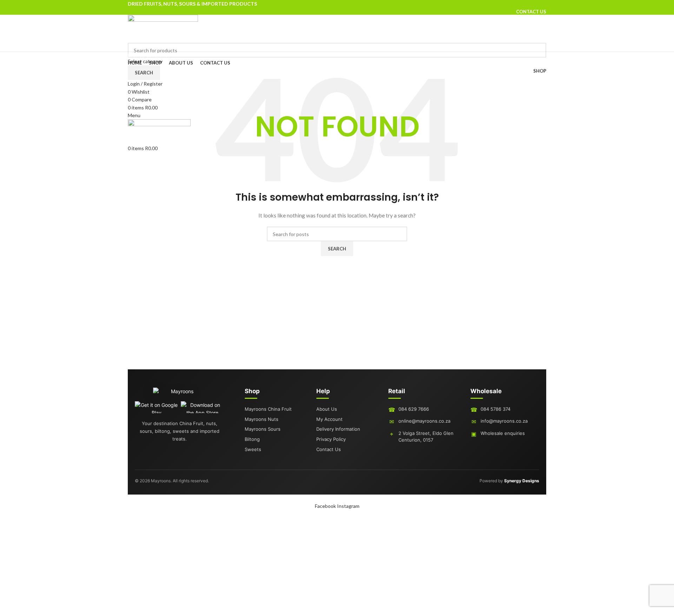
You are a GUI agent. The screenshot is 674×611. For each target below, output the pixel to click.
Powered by (509, 480)
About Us (326, 409)
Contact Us (328, 449)
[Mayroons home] (179, 394)
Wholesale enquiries (503, 433)
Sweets (253, 449)
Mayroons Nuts (261, 419)
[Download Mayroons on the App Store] (202, 407)
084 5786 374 (495, 409)
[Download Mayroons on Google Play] (156, 407)
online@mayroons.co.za (424, 421)
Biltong (252, 439)
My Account (329, 419)
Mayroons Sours (262, 429)
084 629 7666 (413, 409)
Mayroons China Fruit (268, 409)
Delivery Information (338, 429)
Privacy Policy (331, 439)
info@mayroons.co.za (504, 421)
